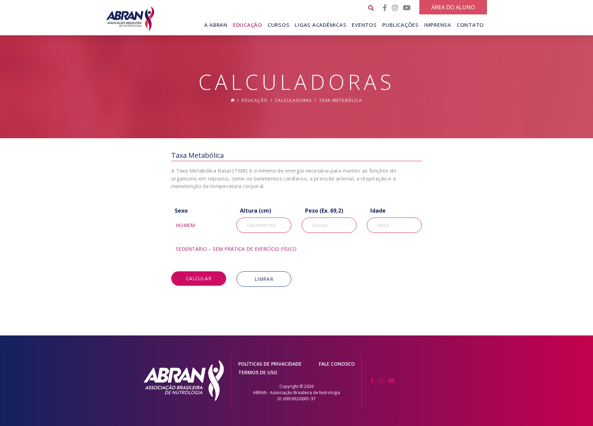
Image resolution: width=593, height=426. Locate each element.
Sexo (181, 210)
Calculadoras (293, 100)
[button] (198, 224)
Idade (378, 210)
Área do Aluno (453, 7)
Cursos (279, 24)
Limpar (264, 279)
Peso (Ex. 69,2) (324, 210)
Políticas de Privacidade (270, 363)
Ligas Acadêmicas (320, 24)
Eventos (364, 24)
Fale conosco (337, 363)
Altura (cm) (255, 210)
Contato (470, 24)
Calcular (198, 278)
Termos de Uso (257, 372)
